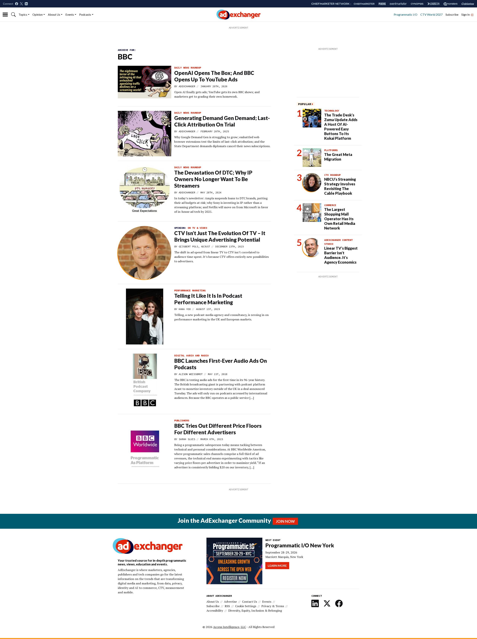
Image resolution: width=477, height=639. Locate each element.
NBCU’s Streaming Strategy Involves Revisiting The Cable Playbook (340, 186)
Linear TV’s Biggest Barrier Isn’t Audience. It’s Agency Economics (341, 255)
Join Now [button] (285, 521)
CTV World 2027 (431, 14)
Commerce (330, 205)
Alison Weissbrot (191, 374)
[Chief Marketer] (364, 4)
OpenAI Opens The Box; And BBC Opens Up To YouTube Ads (214, 76)
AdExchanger (187, 86)
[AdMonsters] (450, 3)
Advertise (230, 602)
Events (69, 14)
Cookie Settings (245, 606)
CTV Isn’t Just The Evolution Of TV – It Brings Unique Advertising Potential (219, 236)
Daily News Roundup (187, 67)
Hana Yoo (185, 309)
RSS (227, 606)
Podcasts (85, 14)
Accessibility (214, 610)
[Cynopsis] (417, 4)
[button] (13, 14)
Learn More (277, 565)
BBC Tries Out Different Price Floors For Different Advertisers (218, 429)
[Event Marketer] (398, 4)
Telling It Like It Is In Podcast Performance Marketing (208, 298)
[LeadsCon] (433, 4)
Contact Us (249, 602)
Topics (23, 14)
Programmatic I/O (405, 14)
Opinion (37, 14)
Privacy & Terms (272, 606)
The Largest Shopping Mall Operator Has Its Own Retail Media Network (339, 218)
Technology (331, 110)
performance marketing (190, 290)
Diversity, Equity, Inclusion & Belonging (255, 610)
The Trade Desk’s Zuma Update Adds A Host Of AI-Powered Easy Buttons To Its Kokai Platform (340, 126)
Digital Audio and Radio (191, 355)
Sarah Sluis (187, 439)
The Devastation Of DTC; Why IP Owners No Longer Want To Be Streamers (213, 179)
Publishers (181, 420)
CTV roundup (332, 175)
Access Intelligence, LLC (229, 627)
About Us (54, 14)
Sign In (465, 14)
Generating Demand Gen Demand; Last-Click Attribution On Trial (222, 121)
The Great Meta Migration (338, 156)
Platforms (331, 150)
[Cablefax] (468, 4)
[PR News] (382, 4)
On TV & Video (197, 228)
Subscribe (452, 14)
